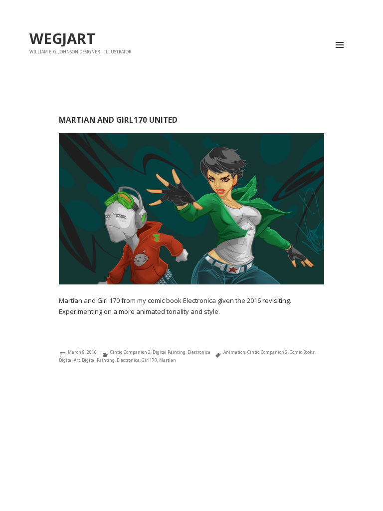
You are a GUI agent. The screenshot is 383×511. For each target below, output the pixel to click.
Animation (234, 352)
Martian (167, 360)
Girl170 (149, 360)
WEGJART (62, 38)
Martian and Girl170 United (118, 120)
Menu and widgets (340, 58)
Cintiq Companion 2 (130, 352)
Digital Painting (169, 352)
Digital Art (69, 360)
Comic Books (302, 352)
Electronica (199, 352)
